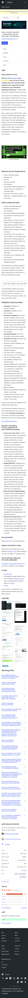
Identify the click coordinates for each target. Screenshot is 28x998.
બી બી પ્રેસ (5, 964)
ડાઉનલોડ (5, 43)
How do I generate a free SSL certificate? (8, 703)
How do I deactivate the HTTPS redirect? (8, 740)
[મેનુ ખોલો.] (25, 2)
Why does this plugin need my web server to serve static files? (11, 782)
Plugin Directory (6, 7)
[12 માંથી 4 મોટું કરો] (11, 644)
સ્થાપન (5, 57)
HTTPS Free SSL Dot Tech (13, 839)
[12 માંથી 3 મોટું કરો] (11, 625)
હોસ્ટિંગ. (4, 938)
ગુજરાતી (7, 974)
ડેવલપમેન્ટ (6, 61)
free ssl (16, 873)
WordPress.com (6, 959)
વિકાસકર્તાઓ (5, 951)
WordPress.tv (5, 954)
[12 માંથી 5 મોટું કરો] (11, 657)
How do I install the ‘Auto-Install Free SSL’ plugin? (9, 683)
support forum (12, 551)
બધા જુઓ (23, 908)
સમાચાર (4, 935)
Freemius (7, 844)
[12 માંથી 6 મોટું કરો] (24, 603)
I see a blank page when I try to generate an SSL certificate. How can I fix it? (10, 716)
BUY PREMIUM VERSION (9, 421)
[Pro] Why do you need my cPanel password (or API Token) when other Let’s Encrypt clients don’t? (12, 794)
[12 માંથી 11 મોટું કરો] (24, 656)
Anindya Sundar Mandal (8, 39)
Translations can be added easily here (12, 563)
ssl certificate (23, 877)
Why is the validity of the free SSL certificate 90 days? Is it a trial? (11, 754)
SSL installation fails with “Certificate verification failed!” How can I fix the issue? (10, 676)
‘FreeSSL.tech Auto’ (18, 578)
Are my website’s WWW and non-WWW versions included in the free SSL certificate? (10, 747)
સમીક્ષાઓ (5, 53)
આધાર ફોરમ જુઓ (6, 923)
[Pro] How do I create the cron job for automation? (9, 810)
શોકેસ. (16, 932)
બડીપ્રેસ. (4, 967)
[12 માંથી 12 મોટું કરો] (24, 662)
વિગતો (4, 49)
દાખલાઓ (17, 941)
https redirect (23, 873)
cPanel (6, 585)
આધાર (3, 948)
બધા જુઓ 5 (23, 870)
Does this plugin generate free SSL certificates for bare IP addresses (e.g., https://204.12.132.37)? (11, 761)
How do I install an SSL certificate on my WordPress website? (11, 709)
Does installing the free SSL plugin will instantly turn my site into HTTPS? (9, 690)
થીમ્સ (16, 935)
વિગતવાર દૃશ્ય (5, 881)
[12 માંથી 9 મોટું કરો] (24, 639)
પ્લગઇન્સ (17, 938)
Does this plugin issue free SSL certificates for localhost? (10, 767)
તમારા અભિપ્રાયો (6, 908)
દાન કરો (17, 951)
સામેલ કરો (17, 946)
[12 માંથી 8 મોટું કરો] (24, 627)
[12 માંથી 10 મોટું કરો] (24, 650)
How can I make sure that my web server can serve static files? (11, 788)
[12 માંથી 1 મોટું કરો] (11, 603)
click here (8, 541)
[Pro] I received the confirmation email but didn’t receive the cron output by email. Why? (11, 817)
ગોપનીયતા (4, 941)
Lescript (12, 583)
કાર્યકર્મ (17, 948)
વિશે (3, 932)
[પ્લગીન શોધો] (18, 17)
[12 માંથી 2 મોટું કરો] (11, 613)
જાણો (3, 946)
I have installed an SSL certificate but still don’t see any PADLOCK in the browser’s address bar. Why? (11, 724)
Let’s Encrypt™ (8, 574)
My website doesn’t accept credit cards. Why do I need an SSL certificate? (9, 697)
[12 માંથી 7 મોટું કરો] (24, 611)
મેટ (2, 962)
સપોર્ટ (4, 65)
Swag (17, 954)
